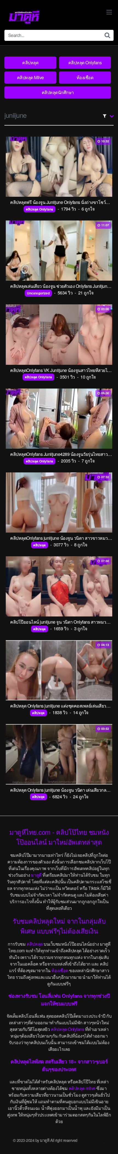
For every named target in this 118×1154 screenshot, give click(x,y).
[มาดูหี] (24, 17)
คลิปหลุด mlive (82, 1088)
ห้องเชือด (85, 77)
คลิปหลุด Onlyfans (85, 62)
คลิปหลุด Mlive (30, 77)
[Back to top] (108, 1141)
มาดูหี (36, 875)
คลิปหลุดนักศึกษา (58, 92)
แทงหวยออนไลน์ (91, 1140)
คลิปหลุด (30, 62)
